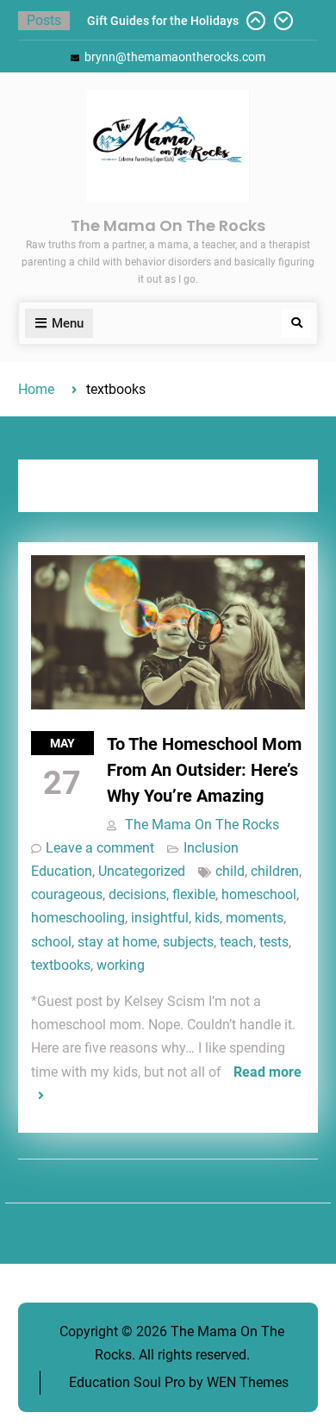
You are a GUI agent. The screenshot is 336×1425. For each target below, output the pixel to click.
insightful (160, 917)
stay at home (117, 942)
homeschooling (78, 917)
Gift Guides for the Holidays (163, 21)
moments (254, 917)
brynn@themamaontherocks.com (174, 57)
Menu (68, 323)
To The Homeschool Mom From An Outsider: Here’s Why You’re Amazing (204, 770)
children (275, 871)
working (120, 965)
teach (236, 942)
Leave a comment (100, 848)
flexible (193, 894)
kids (207, 917)
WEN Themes (248, 1382)
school (51, 942)
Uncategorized (141, 871)
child (230, 871)
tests (274, 942)
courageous (67, 894)
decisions (137, 894)
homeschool (258, 894)
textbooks (60, 965)
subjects (188, 942)
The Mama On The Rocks (168, 225)
